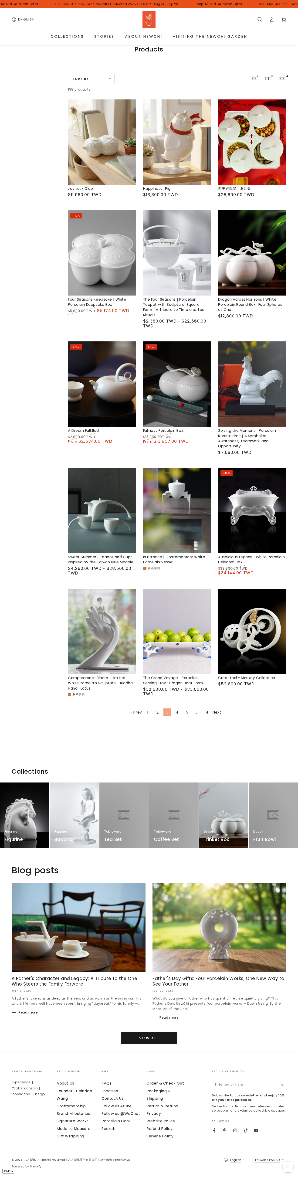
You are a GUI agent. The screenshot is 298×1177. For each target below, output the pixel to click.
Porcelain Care (116, 1121)
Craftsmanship (71, 1106)
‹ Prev (136, 712)
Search (108, 1128)
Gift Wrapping (70, 1136)
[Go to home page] (149, 19)
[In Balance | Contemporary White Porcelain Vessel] (177, 510)
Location (110, 1091)
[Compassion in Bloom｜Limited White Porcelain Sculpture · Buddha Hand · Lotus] (102, 631)
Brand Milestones (73, 1113)
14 (206, 712)
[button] (260, 19)
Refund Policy (159, 1128)
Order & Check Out (165, 1083)
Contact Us (113, 1098)
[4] (281, 78)
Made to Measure (74, 1128)
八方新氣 (30, 1160)
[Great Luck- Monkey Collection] (252, 631)
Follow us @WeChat (121, 1113)
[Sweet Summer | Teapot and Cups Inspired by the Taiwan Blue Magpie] (102, 510)
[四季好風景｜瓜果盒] (252, 142)
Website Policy (160, 1121)
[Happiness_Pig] (177, 142)
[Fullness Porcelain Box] (177, 384)
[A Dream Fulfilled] (102, 384)
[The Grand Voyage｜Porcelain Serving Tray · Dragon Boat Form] (177, 631)
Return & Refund (162, 1106)
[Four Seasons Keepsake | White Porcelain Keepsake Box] (102, 253)
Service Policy (159, 1136)
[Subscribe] (283, 1084)
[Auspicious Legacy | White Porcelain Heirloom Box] (252, 510)
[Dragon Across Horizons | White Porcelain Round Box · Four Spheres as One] (252, 253)
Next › (218, 712)
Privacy (153, 1113)
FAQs (107, 1083)
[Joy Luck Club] (102, 142)
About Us (65, 1083)
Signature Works (73, 1121)
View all (149, 1038)
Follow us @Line (117, 1106)
